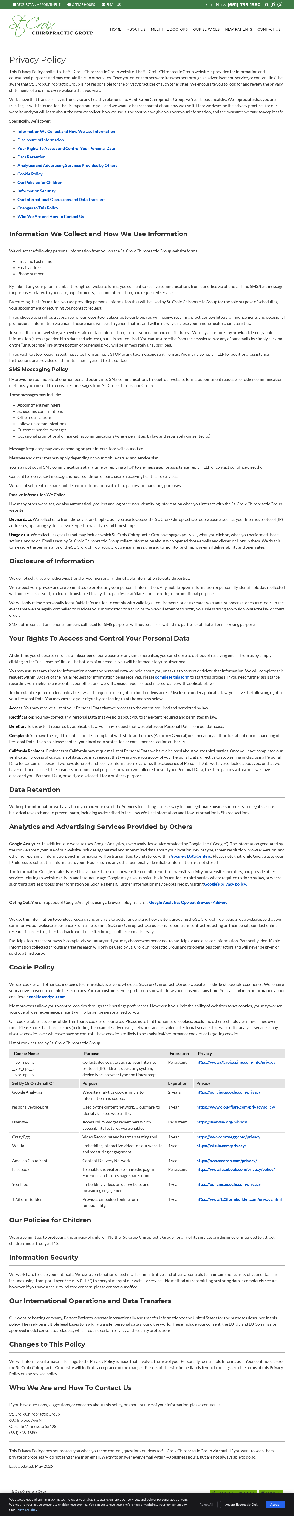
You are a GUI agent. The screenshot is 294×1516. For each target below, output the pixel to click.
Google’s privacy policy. (225, 884)
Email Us (113, 4)
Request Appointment (235, 1493)
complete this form (172, 677)
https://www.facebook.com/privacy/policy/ (235, 1169)
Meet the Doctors (169, 29)
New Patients (238, 29)
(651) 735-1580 (244, 5)
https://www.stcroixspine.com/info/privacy (236, 1062)
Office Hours (83, 4)
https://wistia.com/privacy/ (221, 1145)
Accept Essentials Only (241, 1504)
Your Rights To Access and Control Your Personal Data (66, 148)
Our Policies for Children (39, 182)
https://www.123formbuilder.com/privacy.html (239, 1199)
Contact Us (268, 29)
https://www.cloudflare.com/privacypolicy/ (235, 1107)
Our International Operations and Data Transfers (61, 199)
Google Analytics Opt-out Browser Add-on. (188, 902)
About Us (136, 29)
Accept (275, 1504)
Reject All (206, 1504)
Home (115, 29)
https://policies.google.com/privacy (228, 1092)
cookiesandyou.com (47, 996)
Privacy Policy (27, 1510)
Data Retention (31, 157)
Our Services (206, 29)
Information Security (36, 191)
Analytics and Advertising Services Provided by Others (67, 165)
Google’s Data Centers (191, 856)
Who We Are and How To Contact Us (50, 216)
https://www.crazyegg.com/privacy (228, 1137)
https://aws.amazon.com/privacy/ (226, 1160)
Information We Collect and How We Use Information (66, 131)
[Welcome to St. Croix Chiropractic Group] (51, 35)
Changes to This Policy (37, 208)
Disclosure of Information (40, 140)
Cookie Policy (30, 174)
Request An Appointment (38, 4)
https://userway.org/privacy (221, 1122)
